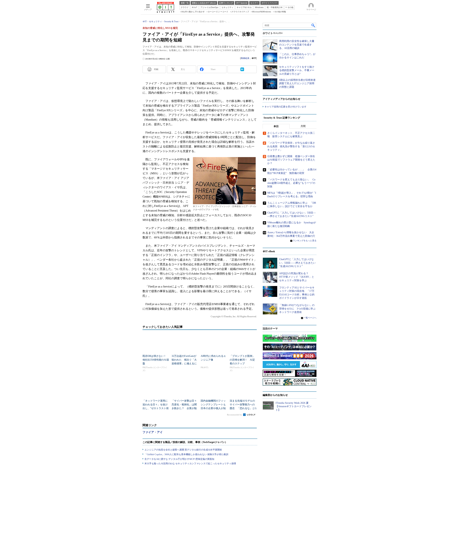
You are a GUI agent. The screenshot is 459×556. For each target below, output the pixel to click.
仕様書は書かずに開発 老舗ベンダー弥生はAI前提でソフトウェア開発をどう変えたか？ (291, 160)
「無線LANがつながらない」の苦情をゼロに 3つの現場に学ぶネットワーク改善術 (297, 308)
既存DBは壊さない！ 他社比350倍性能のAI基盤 (156, 360)
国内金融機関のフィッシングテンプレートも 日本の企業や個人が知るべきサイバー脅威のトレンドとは (214, 408)
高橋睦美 (245, 58)
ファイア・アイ (153, 432)
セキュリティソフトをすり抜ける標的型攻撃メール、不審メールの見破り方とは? (296, 70)
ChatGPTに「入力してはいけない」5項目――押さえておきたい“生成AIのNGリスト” (297, 263)
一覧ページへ (310, 318)
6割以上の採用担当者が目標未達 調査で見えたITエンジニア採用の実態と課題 (297, 83)
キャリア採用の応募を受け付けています (285, 106)
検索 (313, 25)
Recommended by (235, 415)
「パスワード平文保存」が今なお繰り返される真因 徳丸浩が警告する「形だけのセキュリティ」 (291, 146)
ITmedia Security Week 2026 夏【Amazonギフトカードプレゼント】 (294, 406)
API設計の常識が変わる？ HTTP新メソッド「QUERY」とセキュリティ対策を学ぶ (296, 277)
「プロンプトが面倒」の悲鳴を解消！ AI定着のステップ (242, 360)
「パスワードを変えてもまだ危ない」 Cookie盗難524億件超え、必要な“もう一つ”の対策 (291, 183)
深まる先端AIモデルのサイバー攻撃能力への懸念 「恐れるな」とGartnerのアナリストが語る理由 (243, 408)
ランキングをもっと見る (304, 240)
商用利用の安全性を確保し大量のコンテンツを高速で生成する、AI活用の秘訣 (296, 44)
